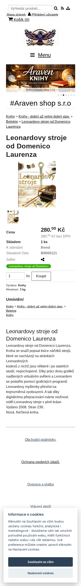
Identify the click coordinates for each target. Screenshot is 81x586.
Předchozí (11, 78)
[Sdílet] (42, 259)
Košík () (21, 19)
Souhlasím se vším (41, 562)
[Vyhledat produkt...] (56, 8)
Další (69, 78)
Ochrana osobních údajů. (40, 462)
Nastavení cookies (41, 573)
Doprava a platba (40, 484)
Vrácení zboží (40, 506)
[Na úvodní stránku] (40, 37)
